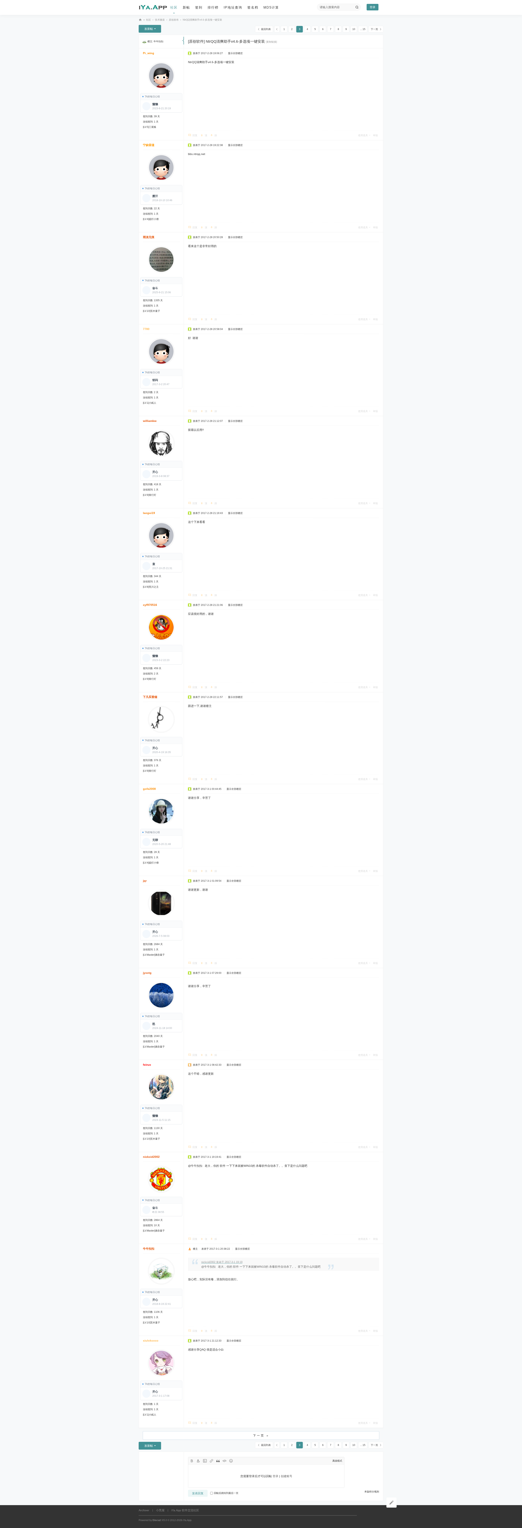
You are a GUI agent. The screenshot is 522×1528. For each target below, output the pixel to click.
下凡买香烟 (150, 697)
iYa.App (187, 1520)
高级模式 (337, 1460)
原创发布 (174, 19)
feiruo (147, 1064)
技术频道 (160, 19)
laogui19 (149, 513)
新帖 (186, 7)
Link (211, 1460)
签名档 (252, 7)
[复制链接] (271, 41)
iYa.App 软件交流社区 (140, 20)
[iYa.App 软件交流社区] (153, 7)
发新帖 (148, 28)
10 (353, 29)
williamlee (150, 420)
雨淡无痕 (148, 237)
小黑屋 (160, 1510)
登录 (372, 7)
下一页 (374, 29)
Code (224, 1460)
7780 (146, 329)
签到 (198, 7)
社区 (174, 7)
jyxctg (147, 972)
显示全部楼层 (235, 53)
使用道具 (363, 135)
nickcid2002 (151, 1156)
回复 (194, 135)
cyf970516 (150, 604)
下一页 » (261, 1435)
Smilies (231, 1460)
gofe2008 (149, 788)
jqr (145, 880)
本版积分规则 (371, 1491)
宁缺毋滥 (148, 145)
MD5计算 (271, 7)
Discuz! (157, 1520)
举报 (375, 135)
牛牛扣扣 (158, 41)
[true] (357, 7)
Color (198, 1460)
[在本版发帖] (391, 1502)
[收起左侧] (183, 41)
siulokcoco (150, 1340)
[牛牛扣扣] (144, 41)
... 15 (362, 29)
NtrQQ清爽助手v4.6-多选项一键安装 (202, 19)
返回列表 (266, 29)
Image (204, 1460)
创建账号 (286, 1476)
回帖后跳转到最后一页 (226, 1493)
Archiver (144, 1510)
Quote (218, 1460)
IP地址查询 (233, 7)
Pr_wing (148, 53)
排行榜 (213, 7)
